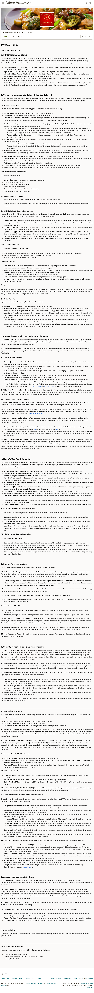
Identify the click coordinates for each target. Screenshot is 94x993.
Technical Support (56, 978)
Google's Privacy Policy (34, 983)
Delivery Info (17, 978)
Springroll (90, 987)
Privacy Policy (68, 978)
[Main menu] (3, 3)
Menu (9, 978)
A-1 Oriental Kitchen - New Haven (18, 2)
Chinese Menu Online (86, 983)
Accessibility (89, 978)
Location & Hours (29, 978)
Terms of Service (78, 978)
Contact (39, 978)
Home (3, 978)
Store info (86, 36)
